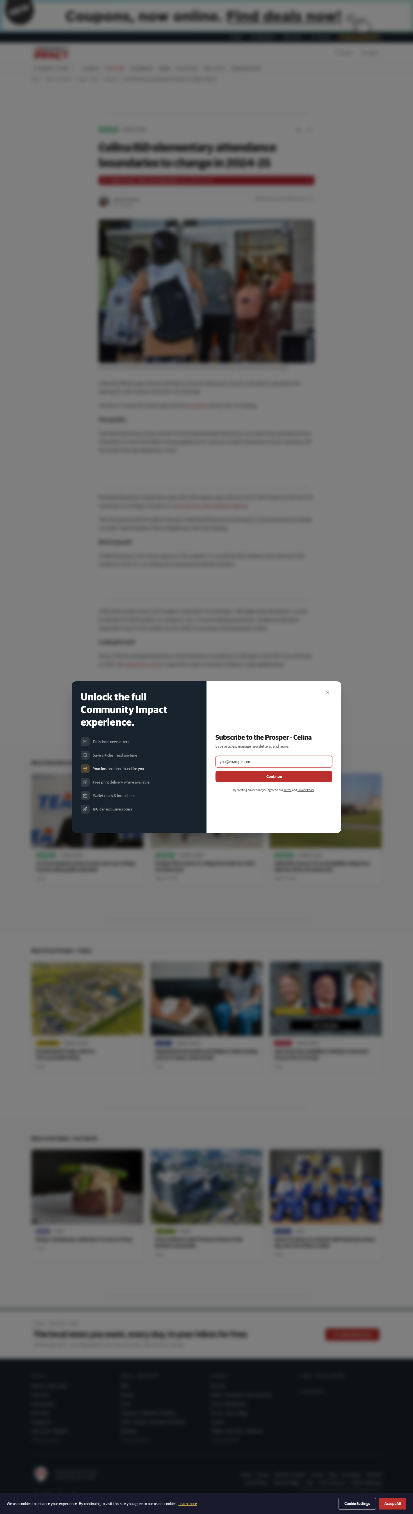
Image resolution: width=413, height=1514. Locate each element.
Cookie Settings (357, 1503)
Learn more (187, 1503)
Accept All (392, 1503)
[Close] (327, 692)
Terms (288, 790)
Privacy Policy (306, 790)
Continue (274, 776)
